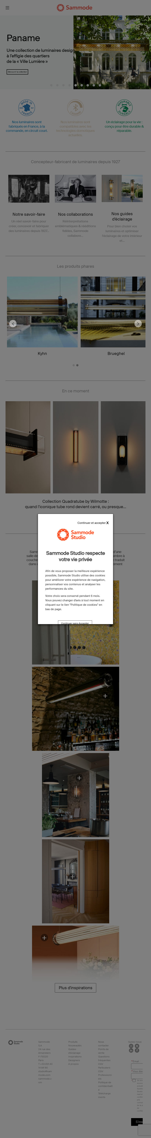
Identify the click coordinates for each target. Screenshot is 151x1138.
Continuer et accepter (92, 523)
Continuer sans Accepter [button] (75, 623)
